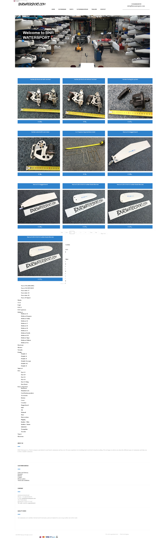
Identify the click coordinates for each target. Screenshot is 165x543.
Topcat (19, 434)
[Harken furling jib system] (130, 101)
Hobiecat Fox (25, 342)
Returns (20, 475)
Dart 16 (23, 377)
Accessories (24, 395)
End (96, 232)
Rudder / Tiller (25, 422)
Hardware (24, 388)
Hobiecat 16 (24, 321)
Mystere (20, 347)
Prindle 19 (24, 366)
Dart (19, 370)
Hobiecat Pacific (25, 333)
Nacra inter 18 (25, 293)
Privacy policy (22, 479)
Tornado (20, 350)
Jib (22, 410)
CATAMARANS (62, 9)
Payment (20, 474)
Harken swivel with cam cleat (40, 132)
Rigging (23, 419)
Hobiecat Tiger (25, 338)
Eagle (19, 305)
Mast (22, 414)
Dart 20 (23, 374)
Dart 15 (23, 372)
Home (53, 9)
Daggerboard (25, 405)
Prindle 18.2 (24, 363)
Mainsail (23, 412)
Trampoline (24, 429)
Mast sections (25, 417)
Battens (23, 398)
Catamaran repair (82, 9)
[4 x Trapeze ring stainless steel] (85, 154)
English (17, 1)
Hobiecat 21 (24, 330)
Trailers (94, 9)
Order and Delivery (23, 472)
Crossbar (23, 402)
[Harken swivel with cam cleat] (40, 154)
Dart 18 (23, 379)
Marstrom (20, 436)
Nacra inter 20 (25, 295)
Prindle (20, 352)
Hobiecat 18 (24, 325)
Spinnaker (24, 427)
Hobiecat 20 (24, 328)
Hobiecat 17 (24, 323)
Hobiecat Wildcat (26, 340)
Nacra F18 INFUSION (27, 288)
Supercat (20, 368)
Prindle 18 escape (26, 361)
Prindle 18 (24, 358)
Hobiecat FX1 (25, 335)
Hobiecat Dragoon (26, 316)
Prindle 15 (24, 354)
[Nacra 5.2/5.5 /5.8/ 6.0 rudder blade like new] (85, 206)
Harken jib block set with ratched (40, 79)
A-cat (19, 302)
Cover (23, 400)
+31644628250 (136, 4)
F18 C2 (20, 307)
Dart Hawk (24, 384)
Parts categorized (23, 386)
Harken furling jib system (130, 79)
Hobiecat (20, 312)
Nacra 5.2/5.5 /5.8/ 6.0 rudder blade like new (85, 184)
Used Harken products (27, 393)
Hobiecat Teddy (25, 318)
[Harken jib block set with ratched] (40, 101)
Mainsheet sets (25, 390)
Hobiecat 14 (24, 313)
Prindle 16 (24, 356)
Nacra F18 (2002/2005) (27, 285)
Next (91, 232)
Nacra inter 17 (25, 290)
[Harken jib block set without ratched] (85, 101)
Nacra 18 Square (26, 297)
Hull (22, 407)
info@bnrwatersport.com (136, 6)
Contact (20, 477)
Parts (71, 9)
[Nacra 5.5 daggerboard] (130, 154)
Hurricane (20, 345)
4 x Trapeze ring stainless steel (85, 132)
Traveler (23, 431)
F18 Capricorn (22, 309)
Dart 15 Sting (25, 382)
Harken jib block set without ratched (85, 79)
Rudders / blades (25, 424)
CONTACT (103, 9)
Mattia (19, 300)
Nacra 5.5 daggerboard (130, 132)
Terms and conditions (23, 480)
